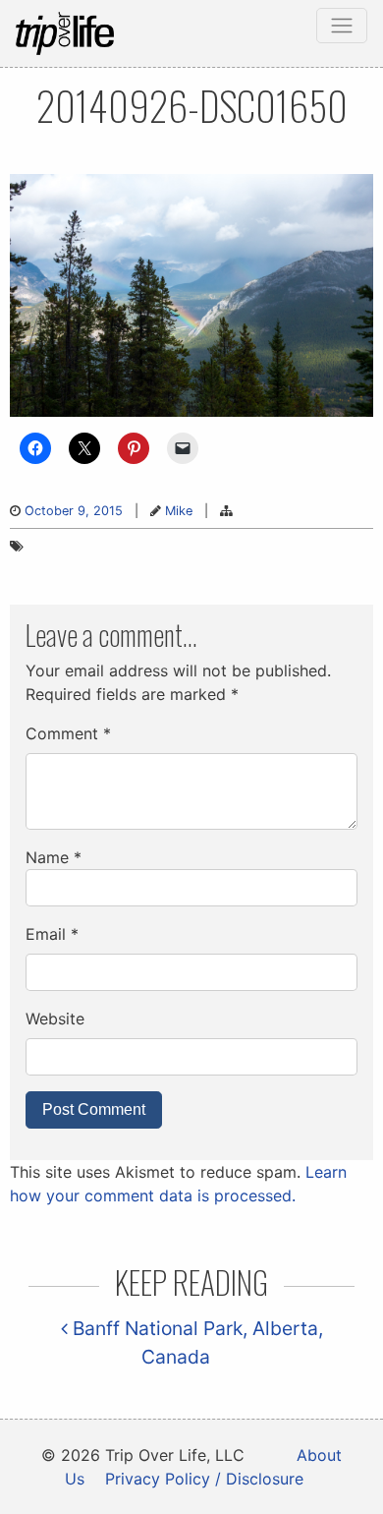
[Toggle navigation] (341, 25)
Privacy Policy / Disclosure (204, 1478)
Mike (178, 510)
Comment (68, 733)
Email (52, 934)
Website (55, 1018)
